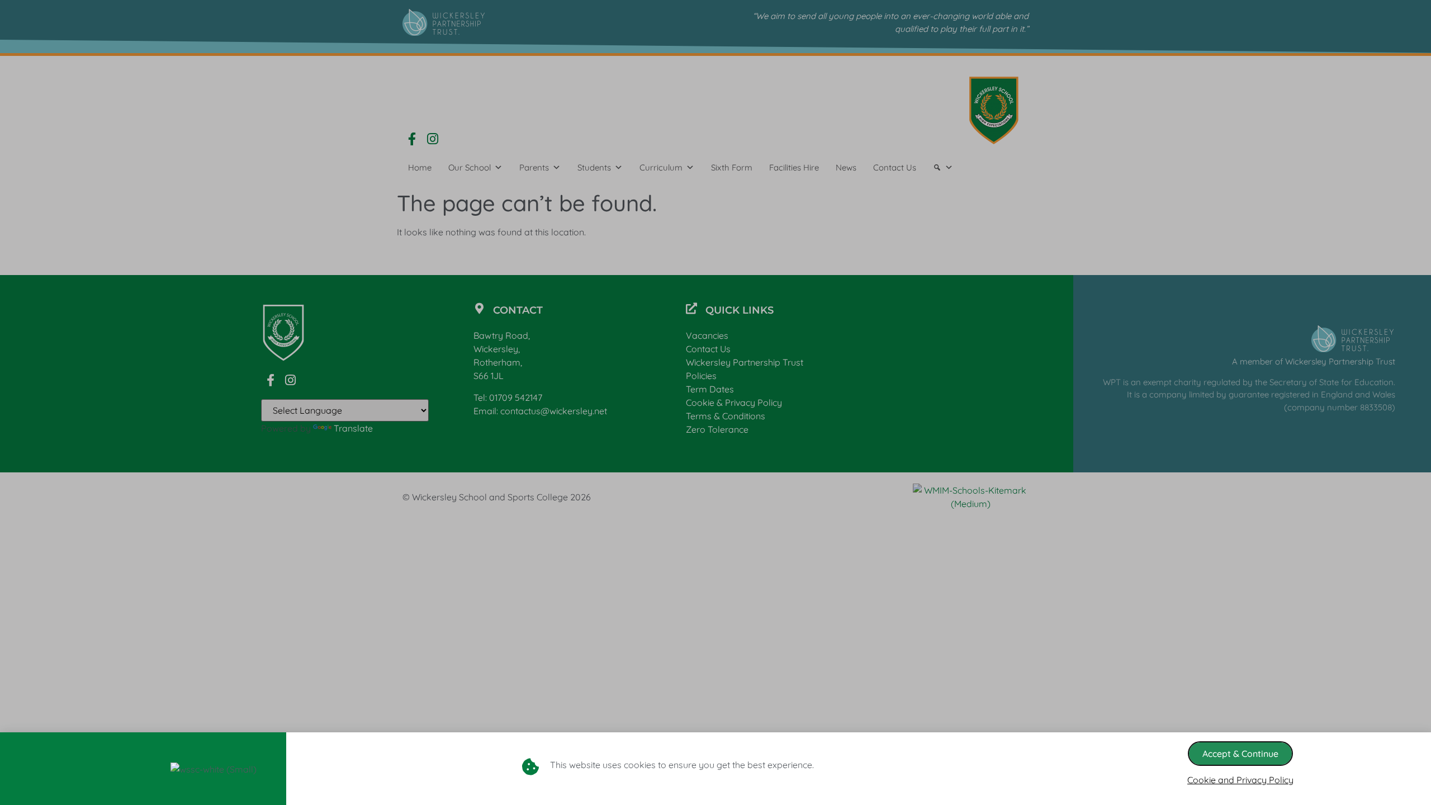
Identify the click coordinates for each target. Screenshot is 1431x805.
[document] (715, 402)
